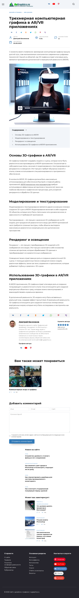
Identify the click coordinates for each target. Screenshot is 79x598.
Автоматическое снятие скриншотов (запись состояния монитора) (44, 535)
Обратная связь (10, 567)
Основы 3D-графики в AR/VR (27, 135)
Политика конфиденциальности (12, 564)
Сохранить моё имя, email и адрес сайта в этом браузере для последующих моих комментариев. (37, 435)
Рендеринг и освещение (25, 141)
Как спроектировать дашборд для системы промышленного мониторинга (38, 479)
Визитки (32, 573)
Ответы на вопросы (36, 571)
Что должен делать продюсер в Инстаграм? (44, 508)
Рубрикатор (8, 570)
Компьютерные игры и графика (23, 390)
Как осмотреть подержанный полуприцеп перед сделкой (36, 490)
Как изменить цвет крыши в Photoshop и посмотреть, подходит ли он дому (39, 467)
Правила (7, 560)
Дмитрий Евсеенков (29, 322)
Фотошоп (32, 557)
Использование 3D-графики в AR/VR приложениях (36, 145)
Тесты (31, 565)
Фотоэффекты (34, 560)
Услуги (31, 568)
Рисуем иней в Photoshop (42, 521)
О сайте (7, 557)
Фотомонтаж (34, 563)
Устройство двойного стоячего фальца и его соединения (37, 457)
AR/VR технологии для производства (36, 184)
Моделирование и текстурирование (30, 138)
